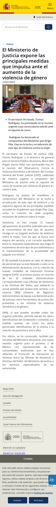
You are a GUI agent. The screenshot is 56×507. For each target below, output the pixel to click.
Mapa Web (8, 388)
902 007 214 (8, 453)
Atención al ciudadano (14, 447)
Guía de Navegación (13, 395)
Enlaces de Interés (12, 410)
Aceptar (17, 500)
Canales (7, 403)
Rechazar (38, 500)
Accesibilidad (9, 417)
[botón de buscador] (48, 27)
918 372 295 (20, 453)
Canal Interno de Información (17, 424)
